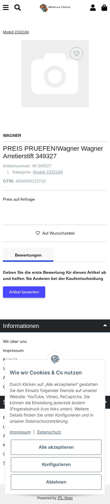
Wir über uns (15, 341)
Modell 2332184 (48, 172)
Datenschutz (49, 431)
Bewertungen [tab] (28, 255)
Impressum (13, 350)
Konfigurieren (56, 464)
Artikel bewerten (24, 292)
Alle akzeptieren (56, 447)
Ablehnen (56, 482)
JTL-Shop (65, 498)
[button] (93, 8)
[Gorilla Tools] (55, 7)
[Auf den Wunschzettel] (76, 53)
